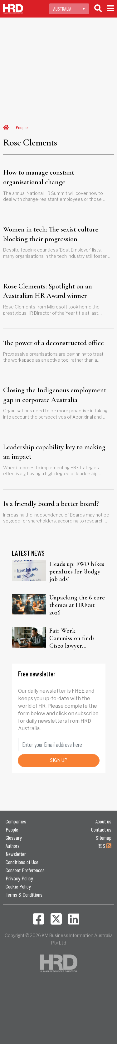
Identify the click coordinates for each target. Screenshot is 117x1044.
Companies (16, 821)
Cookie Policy (18, 886)
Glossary (14, 837)
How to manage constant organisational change (38, 177)
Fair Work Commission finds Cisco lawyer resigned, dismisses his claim (73, 638)
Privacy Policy (19, 878)
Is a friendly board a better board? (51, 504)
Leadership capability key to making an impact (54, 452)
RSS (101, 845)
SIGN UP (58, 760)
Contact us (101, 829)
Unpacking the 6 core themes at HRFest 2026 (77, 605)
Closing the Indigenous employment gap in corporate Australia (54, 395)
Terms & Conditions (24, 894)
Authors (13, 845)
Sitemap (103, 837)
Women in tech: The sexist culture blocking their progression (50, 234)
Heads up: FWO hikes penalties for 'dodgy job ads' (76, 571)
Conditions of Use (22, 861)
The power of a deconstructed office (53, 343)
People (22, 127)
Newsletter (16, 853)
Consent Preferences (25, 870)
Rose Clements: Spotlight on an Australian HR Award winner (47, 291)
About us (103, 821)
